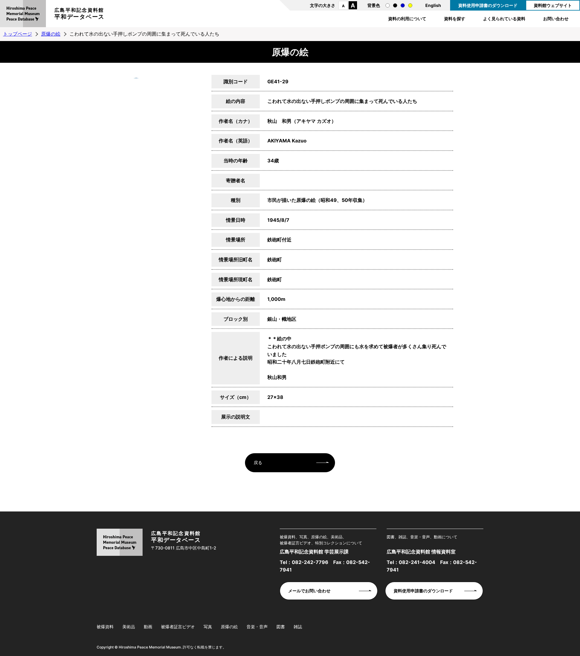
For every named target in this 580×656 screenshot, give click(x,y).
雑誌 (298, 626)
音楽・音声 (257, 626)
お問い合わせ (556, 18)
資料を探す (454, 18)
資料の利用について (407, 18)
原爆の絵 (50, 34)
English (433, 5)
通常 (387, 5)
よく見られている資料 (504, 18)
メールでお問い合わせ (309, 590)
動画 (148, 626)
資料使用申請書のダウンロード (487, 5)
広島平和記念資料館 (79, 13)
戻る (258, 462)
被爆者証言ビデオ (178, 626)
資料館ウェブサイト (553, 5)
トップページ (17, 34)
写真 (208, 626)
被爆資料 (105, 626)
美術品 (128, 626)
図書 (280, 626)
